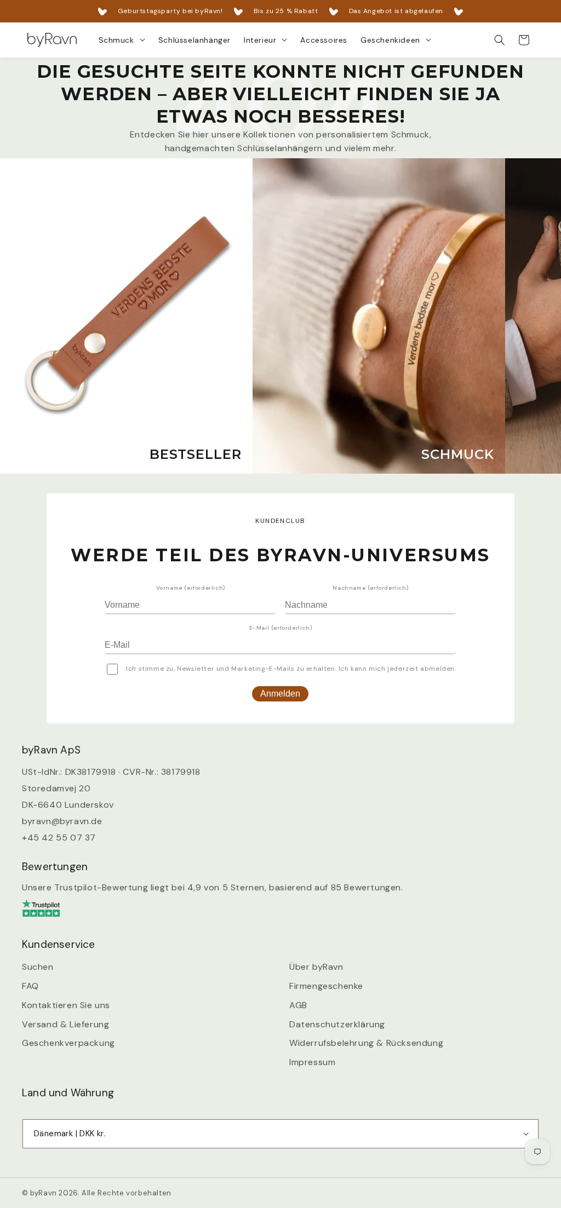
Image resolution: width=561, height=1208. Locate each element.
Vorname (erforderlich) (190, 587)
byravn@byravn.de (62, 821)
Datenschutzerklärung (337, 1024)
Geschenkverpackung (68, 1043)
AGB (298, 1005)
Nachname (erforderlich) (370, 587)
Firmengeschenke (326, 986)
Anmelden (280, 693)
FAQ (30, 986)
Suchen (38, 967)
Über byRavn (316, 967)
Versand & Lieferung (65, 1024)
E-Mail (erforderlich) (280, 627)
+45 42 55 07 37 (59, 837)
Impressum (312, 1062)
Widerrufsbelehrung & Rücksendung (366, 1043)
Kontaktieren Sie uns (66, 1005)
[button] (122, 39)
